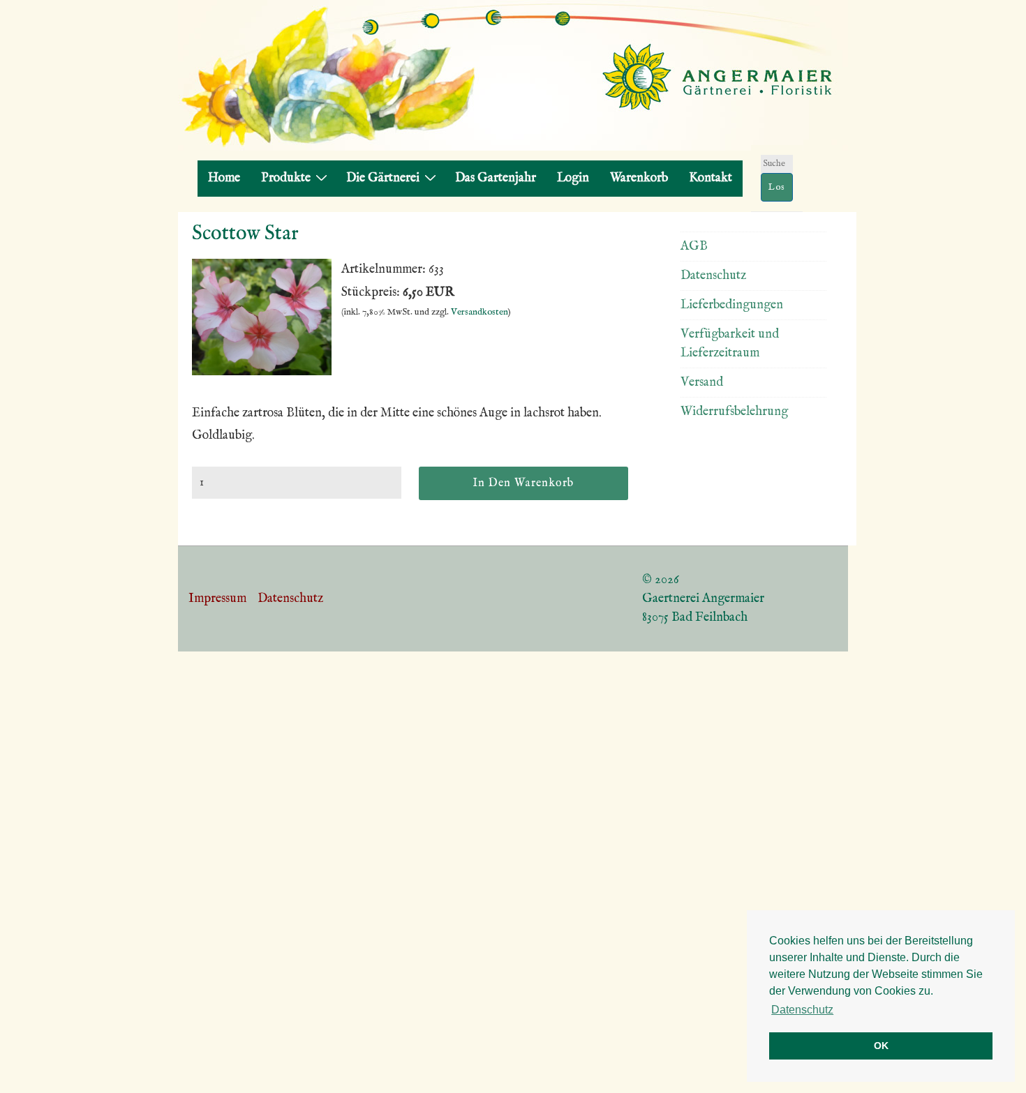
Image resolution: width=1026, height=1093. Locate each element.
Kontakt (710, 178)
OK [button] (881, 1045)
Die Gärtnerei (382, 178)
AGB (694, 247)
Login (573, 178)
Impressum (217, 599)
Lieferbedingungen (732, 305)
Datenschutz (713, 276)
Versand (702, 383)
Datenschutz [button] (802, 1010)
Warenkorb (639, 178)
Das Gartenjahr (495, 178)
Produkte (286, 178)
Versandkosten (479, 312)
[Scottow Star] (262, 372)
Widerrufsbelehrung (734, 412)
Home (224, 178)
